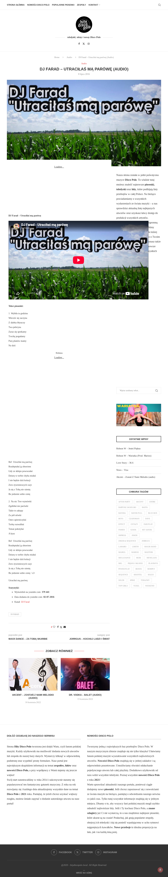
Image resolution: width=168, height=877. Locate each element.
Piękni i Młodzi (135, 563)
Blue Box (152, 513)
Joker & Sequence (127, 541)
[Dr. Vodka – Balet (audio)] (85, 674)
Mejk (138, 558)
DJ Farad (25, 602)
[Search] (159, 5)
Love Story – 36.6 (124, 463)
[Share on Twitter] (61, 627)
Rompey (151, 569)
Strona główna (16, 5)
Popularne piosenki (63, 5)
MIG (120, 563)
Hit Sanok (147, 530)
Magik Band (150, 547)
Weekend (149, 586)
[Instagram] (89, 44)
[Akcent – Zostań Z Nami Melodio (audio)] (33, 674)
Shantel (138, 575)
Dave (147, 519)
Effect (121, 524)
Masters (149, 552)
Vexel (136, 586)
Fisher (121, 530)
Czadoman (134, 519)
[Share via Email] (64, 627)
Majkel (122, 552)
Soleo (151, 575)
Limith (135, 547)
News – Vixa (122, 470)
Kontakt (93, 5)
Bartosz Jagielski (127, 507)
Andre (152, 502)
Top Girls (123, 586)
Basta (145, 507)
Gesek (133, 530)
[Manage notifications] (160, 869)
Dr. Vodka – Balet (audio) (85, 695)
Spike (132, 580)
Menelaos (152, 558)
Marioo (135, 552)
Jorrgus (146, 541)
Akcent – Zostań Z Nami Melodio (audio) (135, 477)
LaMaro (122, 547)
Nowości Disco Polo (38, 5)
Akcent (139, 502)
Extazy (134, 524)
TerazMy (145, 580)
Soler (121, 580)
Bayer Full (136, 513)
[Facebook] (79, 44)
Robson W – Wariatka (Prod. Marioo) (133, 456)
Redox (139, 569)
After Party (124, 502)
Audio (69, 57)
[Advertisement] (59, 189)
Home (57, 57)
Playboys (153, 563)
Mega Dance (124, 558)
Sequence (123, 575)
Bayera (122, 513)
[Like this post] (54, 627)
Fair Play (148, 524)
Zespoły (81, 5)
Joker (134, 535)
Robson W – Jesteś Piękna (128, 448)
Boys (120, 519)
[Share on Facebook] (58, 627)
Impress (122, 535)
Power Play (124, 569)
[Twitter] (84, 44)
